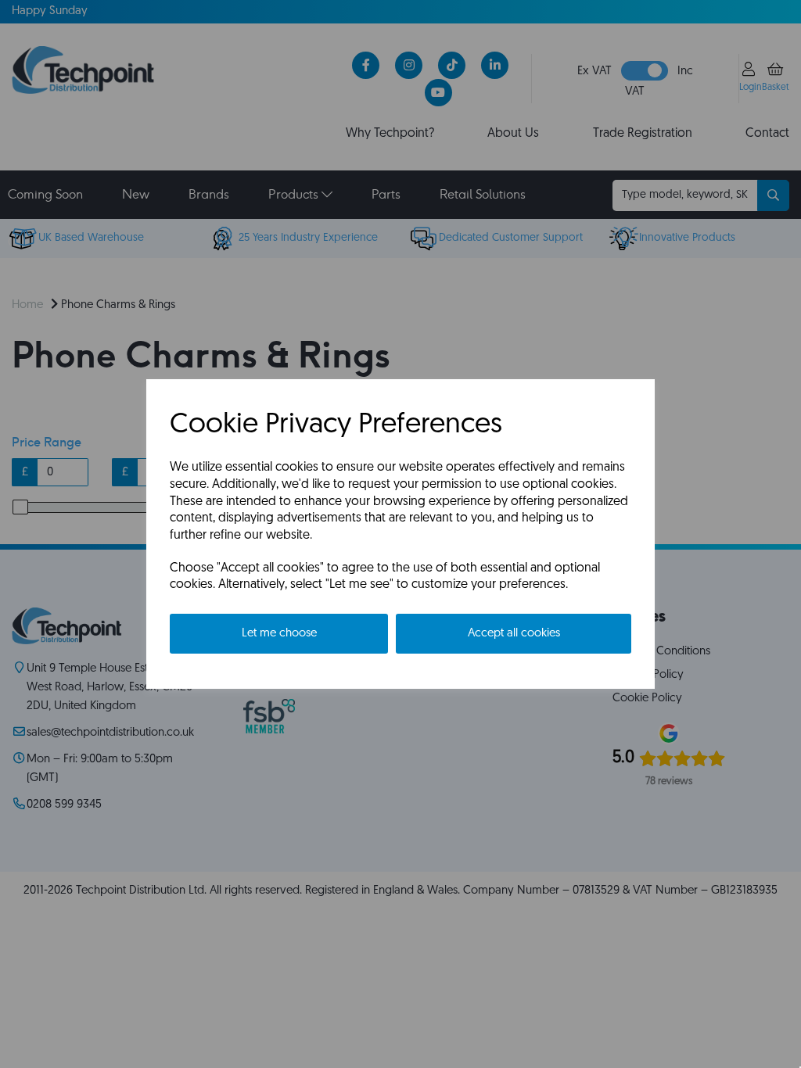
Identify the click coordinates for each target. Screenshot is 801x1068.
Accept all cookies (514, 634)
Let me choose (279, 634)
